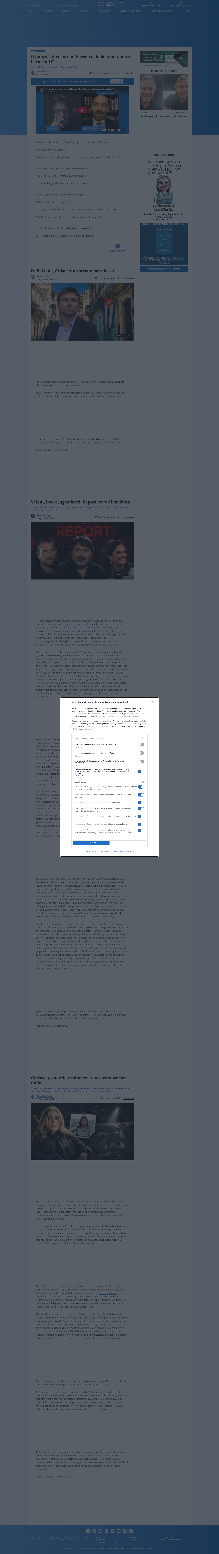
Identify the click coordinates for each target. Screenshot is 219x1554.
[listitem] (109, 738)
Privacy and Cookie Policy (124, 852)
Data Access (105, 852)
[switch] (141, 744)
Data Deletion (90, 852)
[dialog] (109, 777)
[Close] (153, 702)
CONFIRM (91, 843)
